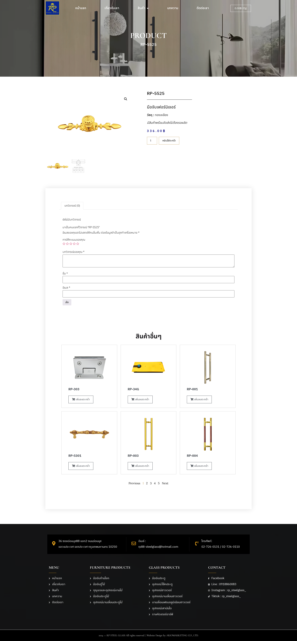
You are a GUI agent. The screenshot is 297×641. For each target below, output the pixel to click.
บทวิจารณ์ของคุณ (74, 252)
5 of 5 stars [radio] (77, 243)
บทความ (172, 8)
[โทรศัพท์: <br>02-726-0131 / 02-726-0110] (197, 543)
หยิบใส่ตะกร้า (169, 141)
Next (165, 483)
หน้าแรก (80, 8)
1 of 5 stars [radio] (64, 243)
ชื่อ (65, 273)
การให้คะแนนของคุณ (74, 239)
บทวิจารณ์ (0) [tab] (72, 206)
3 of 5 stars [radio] (70, 243)
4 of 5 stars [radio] (74, 243)
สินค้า (141, 8)
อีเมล (66, 287)
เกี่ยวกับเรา (111, 8)
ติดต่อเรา (203, 8)
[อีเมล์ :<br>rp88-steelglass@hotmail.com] (133, 543)
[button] (126, 99)
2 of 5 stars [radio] (67, 243)
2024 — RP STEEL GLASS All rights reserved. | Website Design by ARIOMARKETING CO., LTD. (148, 635)
